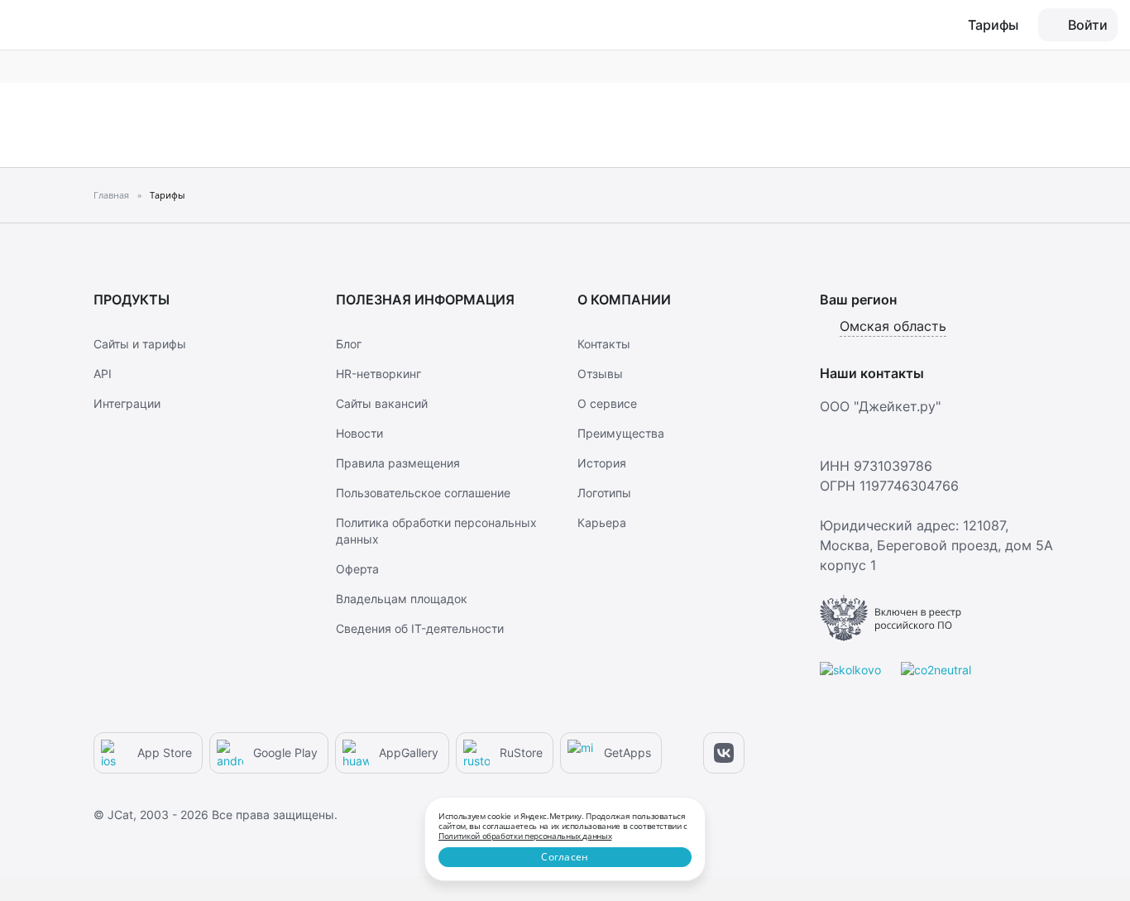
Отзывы (600, 374)
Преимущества (620, 433)
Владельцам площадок (401, 599)
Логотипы (604, 493)
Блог (349, 344)
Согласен (564, 857)
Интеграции (126, 403)
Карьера (601, 522)
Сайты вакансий (382, 403)
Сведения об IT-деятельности (420, 628)
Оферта (357, 569)
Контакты (603, 344)
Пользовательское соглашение (423, 493)
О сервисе (607, 403)
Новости (359, 433)
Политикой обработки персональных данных (524, 835)
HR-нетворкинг (378, 374)
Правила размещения (398, 463)
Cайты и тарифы (139, 344)
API (102, 374)
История (601, 463)
